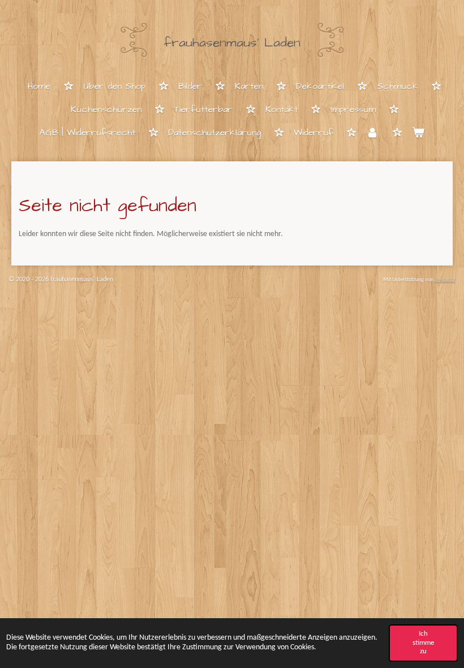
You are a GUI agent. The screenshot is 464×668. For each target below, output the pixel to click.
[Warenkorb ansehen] (418, 133)
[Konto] (372, 133)
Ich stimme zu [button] (423, 642)
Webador (445, 280)
